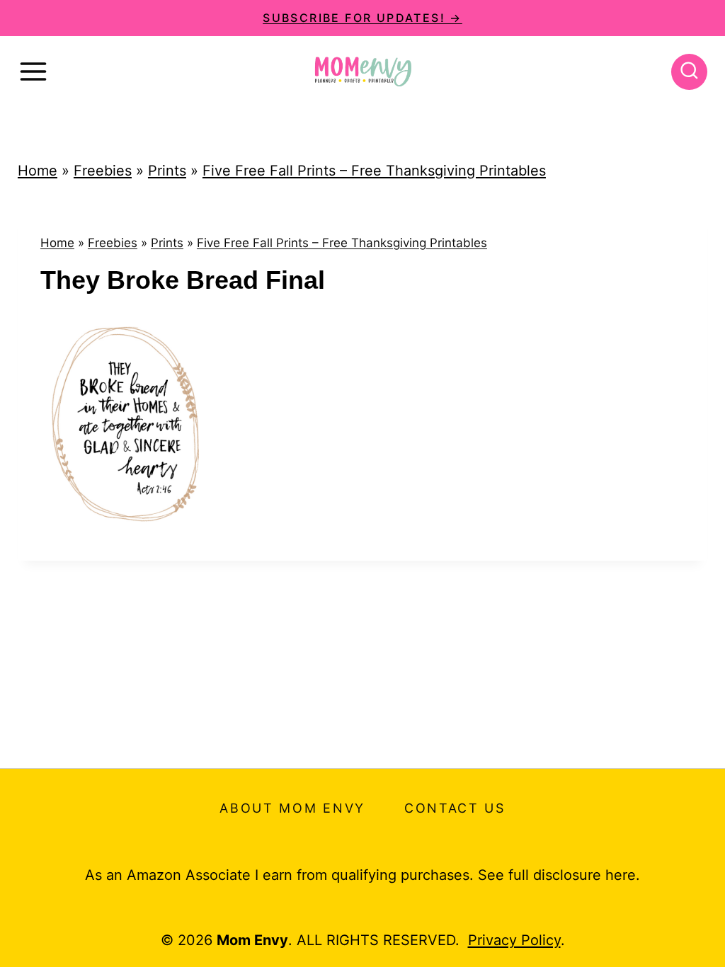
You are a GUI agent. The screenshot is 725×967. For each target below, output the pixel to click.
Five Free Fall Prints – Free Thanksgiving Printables (374, 170)
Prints (167, 170)
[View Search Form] (689, 72)
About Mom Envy (292, 808)
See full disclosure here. (559, 874)
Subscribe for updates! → (362, 18)
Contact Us (455, 808)
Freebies (103, 170)
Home (37, 170)
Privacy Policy (514, 940)
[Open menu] (33, 71)
